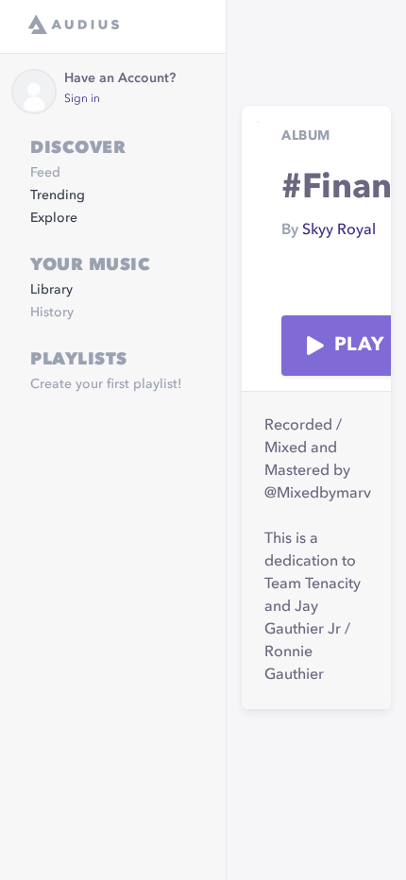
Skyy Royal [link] (339, 230)
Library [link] (51, 289)
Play (358, 345)
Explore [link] (53, 218)
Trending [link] (57, 195)
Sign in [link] (82, 99)
